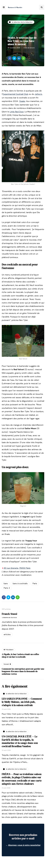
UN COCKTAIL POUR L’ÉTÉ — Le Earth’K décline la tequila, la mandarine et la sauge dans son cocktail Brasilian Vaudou (20, 741)
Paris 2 (7, 588)
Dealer (22, 101)
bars (6, 583)
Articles (7, 634)
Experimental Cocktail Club (15, 94)
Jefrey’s (38, 94)
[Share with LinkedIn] (19, 58)
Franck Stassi (9, 614)
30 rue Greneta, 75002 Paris (17, 568)
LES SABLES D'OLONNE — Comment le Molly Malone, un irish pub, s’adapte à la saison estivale (22, 702)
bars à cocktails (20, 583)
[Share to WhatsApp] (23, 58)
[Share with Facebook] (10, 58)
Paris (35, 583)
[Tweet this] (14, 58)
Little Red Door (17, 111)
